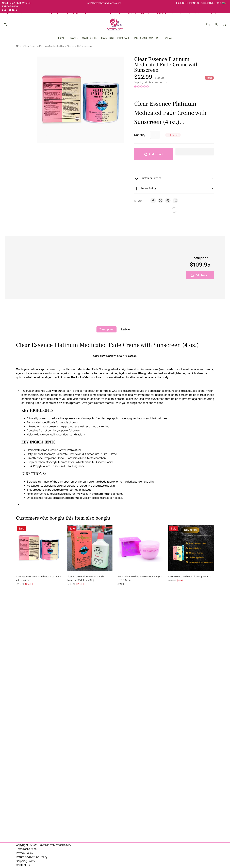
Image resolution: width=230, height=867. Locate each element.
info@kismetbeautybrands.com (104, 3)
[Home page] (17, 46)
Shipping (138, 82)
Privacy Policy (24, 853)
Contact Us (23, 865)
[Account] (216, 24)
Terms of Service (26, 849)
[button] (141, 86)
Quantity (139, 135)
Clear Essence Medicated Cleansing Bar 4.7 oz (190, 576)
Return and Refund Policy (31, 857)
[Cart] (224, 24)
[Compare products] (207, 24)
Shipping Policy (25, 861)
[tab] (106, 329)
